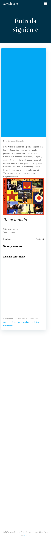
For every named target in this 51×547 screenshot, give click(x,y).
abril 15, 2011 (18, 141)
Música (15, 229)
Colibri (27, 535)
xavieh (8, 141)
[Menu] (45, 3)
